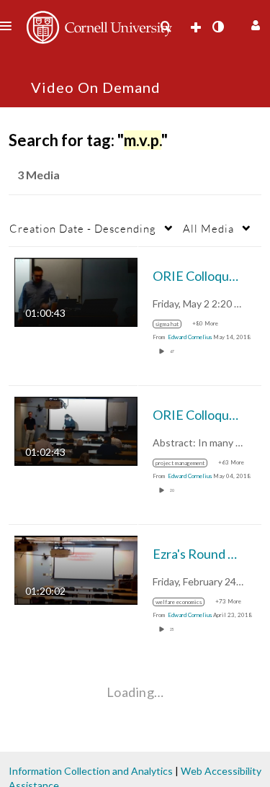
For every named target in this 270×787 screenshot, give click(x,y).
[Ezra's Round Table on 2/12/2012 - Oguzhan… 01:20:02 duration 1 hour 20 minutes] (76, 569)
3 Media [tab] (38, 174)
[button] (253, 23)
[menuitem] (165, 27)
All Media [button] (208, 228)
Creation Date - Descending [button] (82, 228)
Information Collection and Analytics (91, 771)
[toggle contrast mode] (217, 27)
